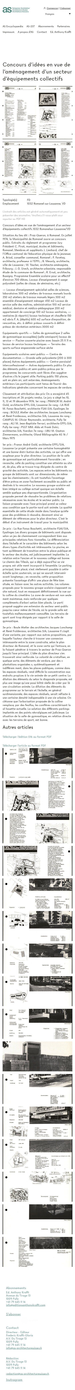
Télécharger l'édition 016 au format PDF (27, 736)
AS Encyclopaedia (13, 26)
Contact (42, 31)
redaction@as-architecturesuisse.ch (27, 1373)
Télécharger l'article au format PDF (24, 745)
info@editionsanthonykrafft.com (25, 1305)
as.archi (34, 1320)
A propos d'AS (25, 31)
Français (49, 14)
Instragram (14, 1380)
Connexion (52, 8)
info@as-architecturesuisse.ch (24, 1348)
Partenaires (63, 26)
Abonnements (46, 26)
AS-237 (31, 26)
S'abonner (65, 8)
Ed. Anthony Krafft (60, 31)
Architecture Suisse (16, 10)
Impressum (8, 31)
